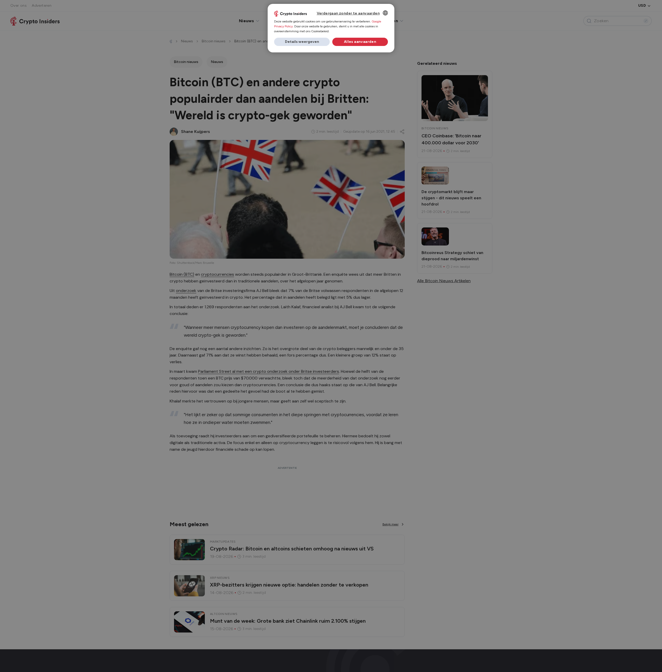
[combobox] (385, 12)
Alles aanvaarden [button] (360, 41)
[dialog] (331, 28)
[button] (302, 42)
